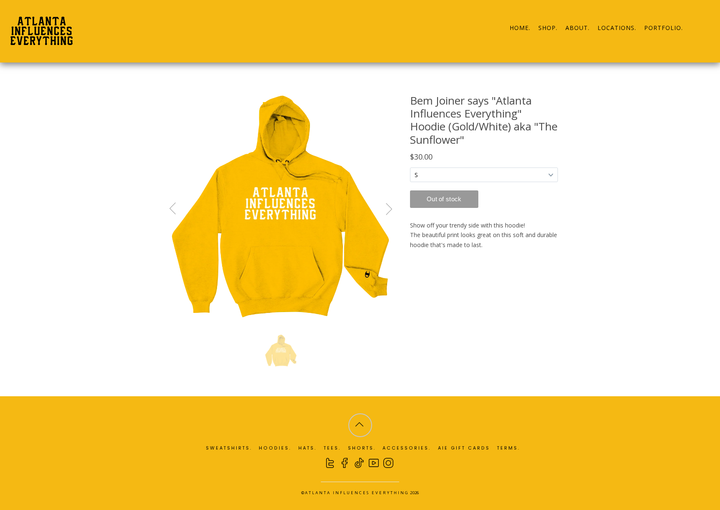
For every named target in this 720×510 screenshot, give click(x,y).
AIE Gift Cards (464, 448)
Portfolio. (663, 28)
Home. (520, 28)
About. (577, 28)
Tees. (332, 448)
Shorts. (362, 448)
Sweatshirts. (229, 448)
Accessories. (406, 448)
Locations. (617, 28)
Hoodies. (275, 448)
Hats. (307, 448)
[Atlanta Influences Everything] (41, 40)
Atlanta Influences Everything (357, 492)
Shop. (548, 28)
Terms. (508, 448)
